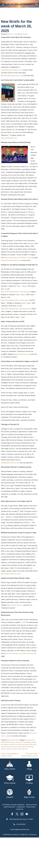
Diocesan (33, 834)
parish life (17, 746)
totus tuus (25, 749)
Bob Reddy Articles (13, 740)
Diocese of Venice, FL (13, 834)
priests (23, 746)
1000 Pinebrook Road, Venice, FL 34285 (21, 819)
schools (3, 749)
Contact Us (19, 809)
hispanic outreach (9, 744)
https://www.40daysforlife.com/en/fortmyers (15, 309)
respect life (29, 746)
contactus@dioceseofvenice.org (19, 829)
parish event (10, 746)
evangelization (27, 742)
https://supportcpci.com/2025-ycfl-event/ (18, 257)
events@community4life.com (11, 260)
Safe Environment (9, 807)
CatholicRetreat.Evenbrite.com (11, 70)
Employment (21, 807)
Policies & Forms (31, 804)
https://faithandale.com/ (9, 138)
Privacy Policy (30, 807)
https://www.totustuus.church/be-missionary (19, 653)
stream (9, 749)
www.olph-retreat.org (23, 354)
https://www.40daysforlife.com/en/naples (14, 300)
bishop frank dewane (7, 742)
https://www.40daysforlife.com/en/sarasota (15, 292)
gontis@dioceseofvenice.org (10, 574)
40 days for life (29, 740)
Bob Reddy (23, 34)
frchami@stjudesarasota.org (12, 75)
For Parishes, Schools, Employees (13, 804)
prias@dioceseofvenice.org (10, 463)
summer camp (16, 749)
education (18, 742)
